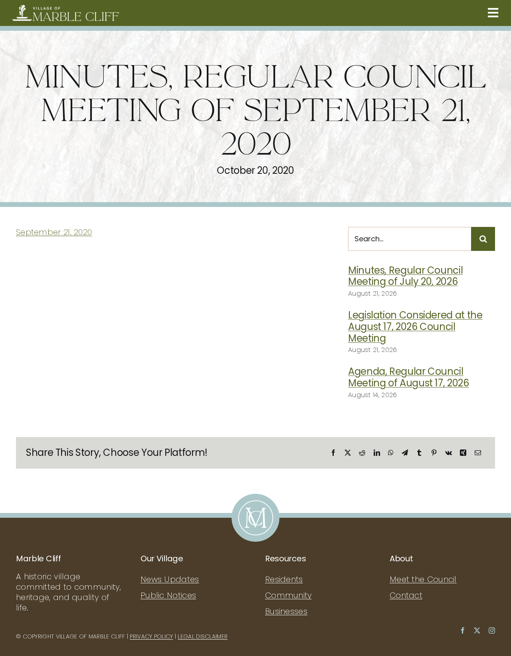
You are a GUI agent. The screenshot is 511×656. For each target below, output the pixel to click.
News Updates (170, 579)
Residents (284, 579)
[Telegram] (405, 452)
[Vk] (448, 452)
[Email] (478, 452)
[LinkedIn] (377, 452)
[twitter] (477, 630)
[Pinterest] (434, 452)
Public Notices (168, 595)
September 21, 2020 (54, 232)
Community (288, 595)
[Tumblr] (419, 452)
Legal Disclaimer (203, 636)
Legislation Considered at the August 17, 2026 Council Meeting (415, 326)
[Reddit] (362, 452)
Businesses (286, 611)
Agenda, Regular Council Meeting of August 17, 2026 (408, 377)
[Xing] (463, 452)
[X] (348, 452)
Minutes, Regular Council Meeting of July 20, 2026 (405, 276)
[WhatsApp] (391, 452)
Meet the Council (423, 579)
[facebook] (463, 630)
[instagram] (492, 630)
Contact (406, 595)
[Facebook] (333, 452)
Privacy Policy (151, 636)
